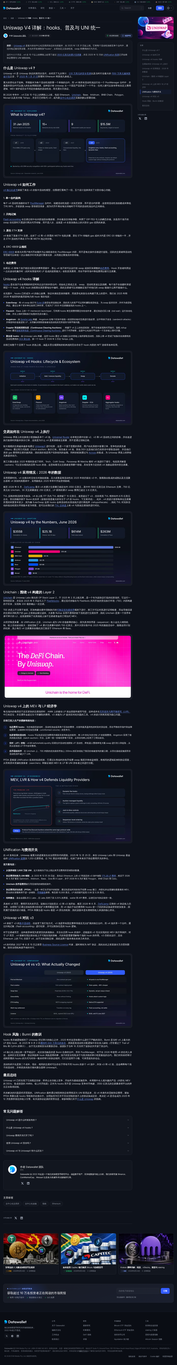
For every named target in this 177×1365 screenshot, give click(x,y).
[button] (170, 8)
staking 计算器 (151, 1330)
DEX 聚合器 (24, 339)
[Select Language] (170, 8)
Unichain (76, 94)
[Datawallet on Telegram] (12, 1336)
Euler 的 (41, 302)
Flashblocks (53, 600)
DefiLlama (29, 486)
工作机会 (55, 1334)
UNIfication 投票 (111, 54)
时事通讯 (32, 8)
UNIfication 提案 (16, 858)
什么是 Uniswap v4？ (151, 50)
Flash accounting (12, 219)
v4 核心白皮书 (10, 190)
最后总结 (145, 105)
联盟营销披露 (168, 1356)
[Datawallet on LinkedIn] (17, 1336)
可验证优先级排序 (66, 609)
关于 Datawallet (58, 1325)
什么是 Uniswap (85, 1099)
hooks (6, 284)
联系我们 (55, 1339)
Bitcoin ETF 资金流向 (123, 1325)
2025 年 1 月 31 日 (28, 76)
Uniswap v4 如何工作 (151, 55)
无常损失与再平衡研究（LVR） (115, 711)
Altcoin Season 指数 (153, 1339)
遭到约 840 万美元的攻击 (53, 1043)
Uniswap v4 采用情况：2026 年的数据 (155, 70)
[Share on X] (16, 1218)
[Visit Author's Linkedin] (28, 1183)
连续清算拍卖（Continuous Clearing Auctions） (39, 330)
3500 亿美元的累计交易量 (69, 54)
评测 (85, 1339)
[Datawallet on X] (6, 1336)
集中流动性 (25, 923)
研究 (43, 8)
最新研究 (86, 1325)
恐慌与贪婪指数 (151, 1334)
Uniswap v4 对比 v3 (150, 96)
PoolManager (37, 203)
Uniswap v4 (19, 45)
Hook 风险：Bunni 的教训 (152, 101)
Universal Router (61, 437)
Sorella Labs (26, 319)
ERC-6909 (8, 252)
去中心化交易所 (68, 97)
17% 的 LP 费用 (109, 876)
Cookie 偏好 (154, 1356)
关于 (72, 8)
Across (92, 452)
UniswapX (40, 446)
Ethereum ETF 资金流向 (124, 1330)
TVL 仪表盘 (60, 505)
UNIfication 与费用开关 (151, 92)
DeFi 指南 (87, 1334)
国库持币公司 (119, 1334)
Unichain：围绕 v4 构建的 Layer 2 (155, 77)
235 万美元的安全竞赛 (80, 73)
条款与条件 (143, 1356)
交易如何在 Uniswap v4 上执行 (155, 64)
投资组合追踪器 (151, 1325)
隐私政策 (132, 1356)
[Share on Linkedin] (21, 1218)
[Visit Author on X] (22, 1183)
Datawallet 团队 (19, 36)
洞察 (12, 18)
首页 (5, 18)
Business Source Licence (55, 944)
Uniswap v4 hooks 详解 (152, 59)
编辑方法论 (56, 1330)
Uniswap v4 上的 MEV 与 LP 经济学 (155, 85)
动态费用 (104, 268)
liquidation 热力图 (121, 1339)
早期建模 (41, 892)
